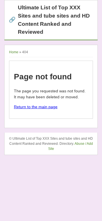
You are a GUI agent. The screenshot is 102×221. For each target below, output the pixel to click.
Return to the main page (36, 107)
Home (13, 52)
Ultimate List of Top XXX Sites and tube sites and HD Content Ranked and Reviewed (49, 20)
